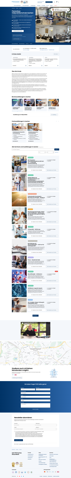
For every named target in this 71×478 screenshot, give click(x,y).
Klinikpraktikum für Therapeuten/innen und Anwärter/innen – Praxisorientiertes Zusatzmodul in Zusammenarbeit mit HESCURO (36, 180)
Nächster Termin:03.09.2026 (37, 204)
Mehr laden (35, 315)
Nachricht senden (35, 409)
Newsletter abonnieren (18, 440)
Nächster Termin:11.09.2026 (37, 252)
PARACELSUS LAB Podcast (54, 454)
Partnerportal (30, 457)
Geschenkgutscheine (53, 466)
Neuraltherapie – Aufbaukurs (35, 274)
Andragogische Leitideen (43, 464)
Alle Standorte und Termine (51, 170)
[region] (35, 353)
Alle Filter (56, 152)
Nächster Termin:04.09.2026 (37, 221)
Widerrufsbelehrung (53, 461)
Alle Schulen (51, 455)
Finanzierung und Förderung (17, 377)
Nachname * (38, 423)
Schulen (47, 5)
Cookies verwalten (56, 476)
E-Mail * (15, 427)
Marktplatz (29, 459)
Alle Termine (56, 54)
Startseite (13, 8)
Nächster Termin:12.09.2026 (37, 266)
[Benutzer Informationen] (58, 2)
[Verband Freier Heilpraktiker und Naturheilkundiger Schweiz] (31, 472)
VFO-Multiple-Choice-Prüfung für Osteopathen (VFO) (36, 303)
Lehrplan (40, 461)
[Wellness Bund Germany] (25, 472)
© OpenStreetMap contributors (66, 364)
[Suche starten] (54, 2)
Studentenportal (30, 454)
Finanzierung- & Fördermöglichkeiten (53, 460)
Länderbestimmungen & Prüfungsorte (43, 455)
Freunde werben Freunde (54, 463)
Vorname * (16, 423)
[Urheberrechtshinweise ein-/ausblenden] (70, 364)
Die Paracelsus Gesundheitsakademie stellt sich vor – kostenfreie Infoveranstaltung (36, 161)
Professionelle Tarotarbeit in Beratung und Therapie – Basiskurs (36, 197)
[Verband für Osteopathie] (22, 472)
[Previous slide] (56, 97)
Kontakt (31, 43)
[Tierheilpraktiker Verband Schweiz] (28, 472)
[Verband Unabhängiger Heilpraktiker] (16, 472)
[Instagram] (18, 476)
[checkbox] (14, 431)
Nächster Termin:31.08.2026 (37, 188)
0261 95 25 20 (39, 2)
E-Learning (43, 5)
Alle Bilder (67, 40)
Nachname (37, 387)
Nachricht (22, 402)
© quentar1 (58, 364)
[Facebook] (21, 476)
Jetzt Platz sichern (16, 38)
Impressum (45, 476)
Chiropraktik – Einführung (34, 229)
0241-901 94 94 (16, 49)
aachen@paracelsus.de (44, 49)
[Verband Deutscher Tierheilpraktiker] (19, 472)
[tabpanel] (35, 114)
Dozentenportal (30, 455)
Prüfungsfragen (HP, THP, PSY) (43, 457)
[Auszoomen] (0, 343)
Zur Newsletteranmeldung (54, 464)
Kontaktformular (51, 49)
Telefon (22, 395)
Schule (22, 398)
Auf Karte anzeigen (26, 49)
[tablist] (35, 105)
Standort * (37, 427)
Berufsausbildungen (15, 43)
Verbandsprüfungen (42, 462)
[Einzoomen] (0, 342)
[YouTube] (19, 476)
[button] (49, 400)
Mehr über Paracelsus (42, 459)
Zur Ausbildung (53, 114)
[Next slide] (58, 97)
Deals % (55, 5)
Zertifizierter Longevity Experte (35, 288)
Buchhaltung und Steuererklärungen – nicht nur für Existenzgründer (36, 244)
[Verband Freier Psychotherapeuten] (13, 472)
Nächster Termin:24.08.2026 (37, 170)
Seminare (38, 5)
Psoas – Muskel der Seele (34, 260)
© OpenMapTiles (61, 364)
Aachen (20, 8)
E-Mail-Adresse (23, 391)
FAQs (50, 457)
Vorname (22, 387)
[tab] (17, 105)
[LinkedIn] (23, 476)
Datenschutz (50, 476)
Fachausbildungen (22, 43)
